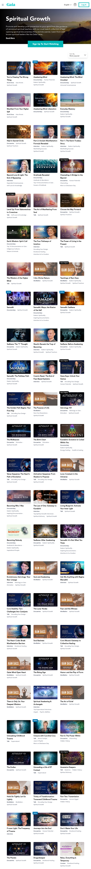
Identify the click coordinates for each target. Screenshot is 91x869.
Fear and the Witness (68, 609)
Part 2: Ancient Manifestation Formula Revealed (45, 142)
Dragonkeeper (39, 858)
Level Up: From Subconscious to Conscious (19, 210)
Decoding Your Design (41, 249)
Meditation (37, 281)
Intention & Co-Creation (41, 254)
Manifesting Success (40, 149)
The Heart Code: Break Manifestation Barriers (16, 641)
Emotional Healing (39, 252)
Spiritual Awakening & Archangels (42, 702)
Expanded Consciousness (15, 183)
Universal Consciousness (68, 85)
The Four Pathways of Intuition (42, 242)
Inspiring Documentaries (41, 318)
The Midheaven (13, 439)
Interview (36, 146)
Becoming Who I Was (15, 506)
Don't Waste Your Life (69, 828)
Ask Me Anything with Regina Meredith (72, 578)
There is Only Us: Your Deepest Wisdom (16, 702)
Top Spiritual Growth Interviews (43, 514)
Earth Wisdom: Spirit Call (17, 241)
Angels (36, 712)
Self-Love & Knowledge (14, 185)
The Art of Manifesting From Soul (45, 210)
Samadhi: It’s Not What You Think (71, 541)
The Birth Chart (40, 439)
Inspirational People (13, 550)
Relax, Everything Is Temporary (68, 859)
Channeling (64, 183)
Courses (62, 863)
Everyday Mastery (67, 109)
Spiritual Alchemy (39, 516)
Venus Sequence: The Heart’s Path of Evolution (18, 475)
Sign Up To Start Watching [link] (46, 43)
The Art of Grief (66, 701)
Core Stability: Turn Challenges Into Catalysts (17, 610)
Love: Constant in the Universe (69, 475)
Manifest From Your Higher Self (18, 110)
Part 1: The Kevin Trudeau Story (70, 142)
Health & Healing (77, 450)
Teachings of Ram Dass (69, 278)
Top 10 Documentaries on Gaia (43, 183)
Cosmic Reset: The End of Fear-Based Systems (44, 377)
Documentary (38, 80)
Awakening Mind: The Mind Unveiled (71, 78)
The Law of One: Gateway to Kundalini (45, 507)
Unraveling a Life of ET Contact (43, 768)
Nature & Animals (12, 251)
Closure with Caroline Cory (45, 736)
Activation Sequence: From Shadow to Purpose (44, 475)
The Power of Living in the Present (70, 242)
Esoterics (67, 770)
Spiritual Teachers (12, 146)
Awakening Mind (40, 77)
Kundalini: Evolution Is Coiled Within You (72, 441)
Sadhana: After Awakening (44, 540)
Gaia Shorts (19, 82)
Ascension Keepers (68, 767)
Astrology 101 (66, 408)
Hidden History (65, 741)
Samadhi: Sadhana (67, 307)
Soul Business (39, 640)
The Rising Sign (40, 672)
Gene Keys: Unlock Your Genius (70, 377)
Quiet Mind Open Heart (16, 672)
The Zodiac (11, 767)
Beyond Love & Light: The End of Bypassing (17, 176)
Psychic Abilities (45, 712)
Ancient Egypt (73, 799)
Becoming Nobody (14, 540)
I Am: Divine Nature (42, 278)
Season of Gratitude (40, 185)
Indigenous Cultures (13, 249)
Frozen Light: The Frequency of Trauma (18, 829)
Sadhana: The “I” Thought (17, 344)
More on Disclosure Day (68, 185)
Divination (63, 413)
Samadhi (10, 307)
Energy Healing (65, 450)
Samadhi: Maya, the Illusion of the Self (45, 308)
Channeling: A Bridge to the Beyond (71, 176)
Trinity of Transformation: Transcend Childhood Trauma (45, 797)
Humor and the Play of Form (71, 672)
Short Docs (10, 82)
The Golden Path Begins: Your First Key (19, 409)
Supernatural (15, 741)
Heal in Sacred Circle (15, 141)
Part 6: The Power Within (70, 736)
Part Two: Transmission (69, 796)
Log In (83, 5)
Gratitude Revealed (41, 175)
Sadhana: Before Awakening (71, 344)
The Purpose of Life (41, 408)
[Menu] (3, 5)
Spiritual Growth (12, 85)
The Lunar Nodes (40, 609)
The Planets (11, 858)
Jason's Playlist (38, 741)
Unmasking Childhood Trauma (16, 737)
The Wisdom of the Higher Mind (17, 279)
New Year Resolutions (40, 413)
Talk (8, 215)
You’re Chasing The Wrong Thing (17, 78)
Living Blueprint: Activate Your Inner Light (70, 507)
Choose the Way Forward (70, 209)
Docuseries (10, 143)
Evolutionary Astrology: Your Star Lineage (18, 578)
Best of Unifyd (42, 738)
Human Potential (49, 80)
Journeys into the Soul (42, 828)
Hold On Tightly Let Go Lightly (16, 797)
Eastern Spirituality (39, 82)
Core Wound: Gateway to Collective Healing (70, 641)
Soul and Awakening (42, 577)
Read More (10, 38)
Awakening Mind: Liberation (45, 109)
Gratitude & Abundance (41, 180)
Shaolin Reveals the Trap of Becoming (44, 345)
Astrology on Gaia (75, 410)
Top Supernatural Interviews (42, 709)
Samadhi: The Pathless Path (18, 376)
